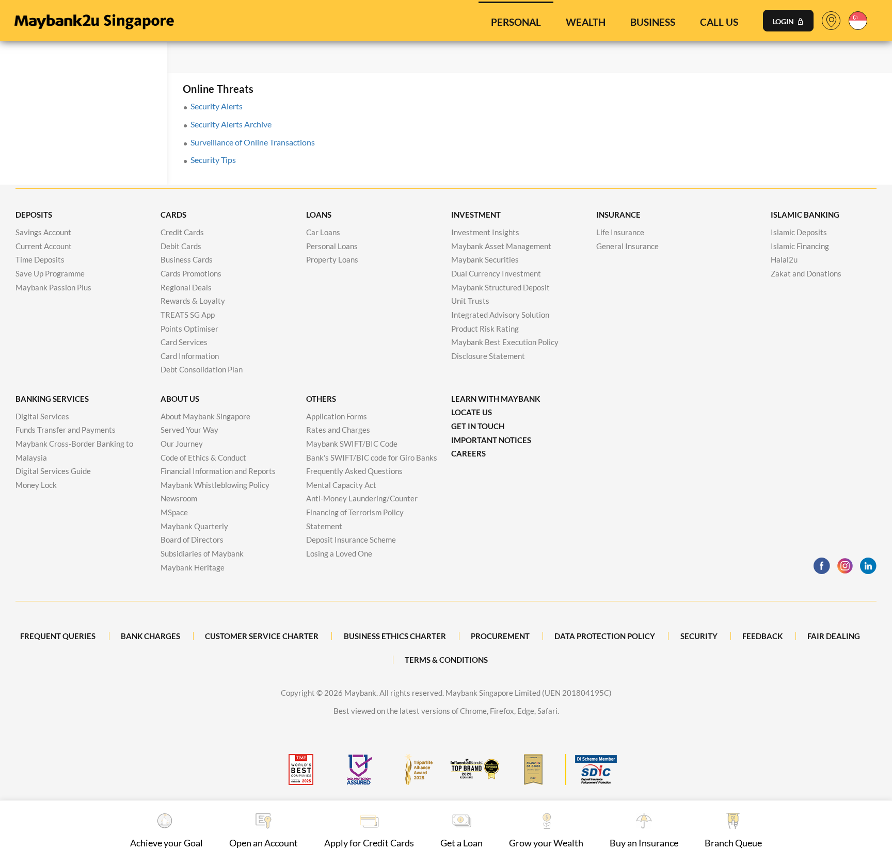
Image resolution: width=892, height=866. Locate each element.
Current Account (43, 246)
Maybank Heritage (193, 567)
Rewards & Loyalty (193, 300)
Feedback (762, 636)
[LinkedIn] (868, 566)
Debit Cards (181, 246)
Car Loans (323, 232)
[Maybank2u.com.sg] (93, 19)
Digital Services (42, 416)
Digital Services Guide (53, 471)
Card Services (184, 342)
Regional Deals (186, 287)
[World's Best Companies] (301, 769)
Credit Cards (182, 232)
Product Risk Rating (485, 328)
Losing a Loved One (339, 553)
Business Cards (187, 259)
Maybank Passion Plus (53, 287)
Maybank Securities (485, 259)
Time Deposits (40, 259)
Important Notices (491, 440)
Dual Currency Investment (496, 273)
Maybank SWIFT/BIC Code (351, 443)
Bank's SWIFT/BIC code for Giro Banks (371, 457)
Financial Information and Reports (218, 471)
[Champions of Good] (533, 769)
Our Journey (182, 443)
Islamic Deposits (799, 232)
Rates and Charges (338, 429)
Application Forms (336, 416)
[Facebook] (822, 566)
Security (699, 636)
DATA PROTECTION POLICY (604, 636)
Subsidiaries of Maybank (202, 553)
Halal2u (784, 259)
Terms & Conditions (446, 659)
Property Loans (332, 259)
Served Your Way (189, 429)
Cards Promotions (191, 273)
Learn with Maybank (495, 398)
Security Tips (213, 160)
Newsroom (179, 498)
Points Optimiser (189, 328)
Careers (468, 453)
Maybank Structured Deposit (500, 287)
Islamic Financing (800, 246)
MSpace (174, 512)
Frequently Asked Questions (354, 471)
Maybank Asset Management (501, 246)
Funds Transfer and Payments (65, 429)
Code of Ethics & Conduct (203, 457)
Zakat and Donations (806, 273)
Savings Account (43, 232)
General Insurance (627, 246)
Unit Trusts (470, 300)
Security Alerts (216, 106)
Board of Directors (192, 539)
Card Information (190, 356)
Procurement (500, 636)
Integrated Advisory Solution (500, 314)
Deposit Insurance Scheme (351, 539)
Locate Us (471, 412)
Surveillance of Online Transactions (252, 142)
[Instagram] (845, 566)
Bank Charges (150, 636)
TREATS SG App (188, 314)
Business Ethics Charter (395, 636)
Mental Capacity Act (341, 484)
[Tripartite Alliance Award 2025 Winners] (417, 769)
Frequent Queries (57, 636)
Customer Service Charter (261, 636)
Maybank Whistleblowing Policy (215, 484)
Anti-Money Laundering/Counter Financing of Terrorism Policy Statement (362, 512)
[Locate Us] (831, 23)
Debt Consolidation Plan (202, 369)
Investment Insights (485, 232)
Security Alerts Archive (231, 124)
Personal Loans (332, 246)
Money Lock (36, 484)
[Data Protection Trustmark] (359, 769)
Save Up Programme (50, 273)
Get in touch (477, 426)
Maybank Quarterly (194, 526)
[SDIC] (591, 769)
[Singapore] (858, 19)
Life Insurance (620, 232)
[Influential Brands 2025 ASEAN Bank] (475, 769)
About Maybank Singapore (205, 416)
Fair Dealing (833, 636)
